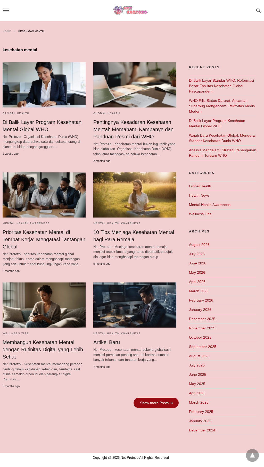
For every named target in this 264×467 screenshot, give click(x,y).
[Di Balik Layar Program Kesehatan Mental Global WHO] (44, 84)
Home (7, 31)
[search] (258, 10)
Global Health (16, 113)
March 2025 (199, 402)
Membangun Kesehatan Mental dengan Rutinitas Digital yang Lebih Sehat (43, 349)
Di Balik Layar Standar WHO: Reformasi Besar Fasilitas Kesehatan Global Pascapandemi (221, 85)
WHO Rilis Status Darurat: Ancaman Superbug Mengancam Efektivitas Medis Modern (222, 105)
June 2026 (197, 263)
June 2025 (197, 374)
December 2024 (202, 430)
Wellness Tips (16, 333)
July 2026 (197, 254)
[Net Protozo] (131, 10)
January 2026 (200, 309)
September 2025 (202, 347)
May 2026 (197, 272)
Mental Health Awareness (26, 223)
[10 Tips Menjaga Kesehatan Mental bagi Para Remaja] (134, 195)
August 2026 (199, 245)
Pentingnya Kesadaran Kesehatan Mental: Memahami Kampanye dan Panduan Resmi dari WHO (133, 129)
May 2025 (197, 384)
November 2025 (202, 328)
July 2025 (197, 365)
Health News (199, 195)
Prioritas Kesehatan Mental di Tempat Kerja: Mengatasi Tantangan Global (44, 239)
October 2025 (200, 337)
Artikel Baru (106, 342)
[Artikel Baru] (134, 305)
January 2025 (200, 421)
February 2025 (201, 412)
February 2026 (201, 300)
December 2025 (202, 319)
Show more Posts (154, 403)
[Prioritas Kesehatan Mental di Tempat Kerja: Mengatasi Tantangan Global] (44, 195)
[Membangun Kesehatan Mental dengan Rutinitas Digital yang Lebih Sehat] (44, 305)
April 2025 (197, 393)
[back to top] (252, 455)
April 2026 (197, 282)
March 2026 (199, 291)
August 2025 (199, 356)
